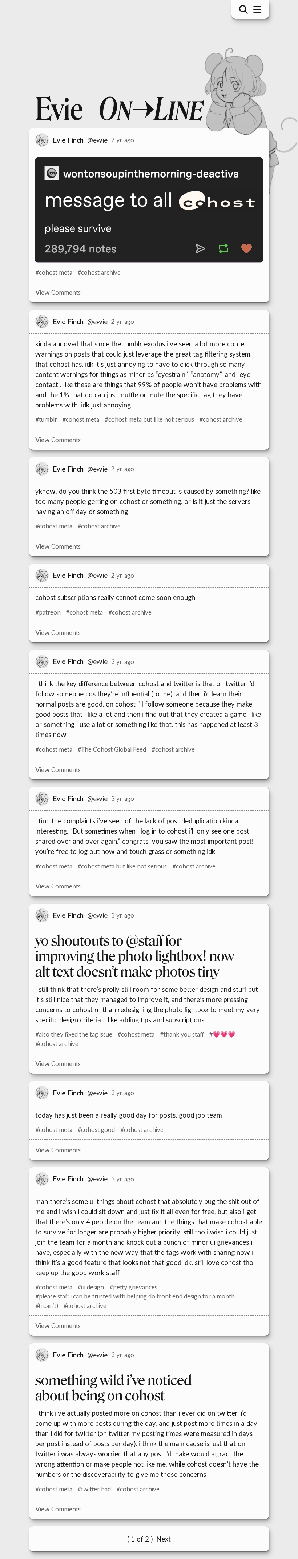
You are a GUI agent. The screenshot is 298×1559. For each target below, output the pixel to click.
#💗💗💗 (219, 1034)
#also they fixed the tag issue (71, 1034)
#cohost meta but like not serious (146, 419)
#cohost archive (96, 272)
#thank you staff (179, 1034)
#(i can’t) (44, 1305)
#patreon (45, 612)
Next (161, 1539)
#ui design (88, 1287)
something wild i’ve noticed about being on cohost (111, 1388)
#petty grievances (130, 1287)
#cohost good (93, 1129)
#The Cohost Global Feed (109, 749)
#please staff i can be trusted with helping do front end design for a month (132, 1296)
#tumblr (44, 419)
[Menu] (254, 9)
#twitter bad (91, 1489)
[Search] (240, 9)
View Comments (55, 292)
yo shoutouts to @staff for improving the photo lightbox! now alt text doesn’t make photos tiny (132, 956)
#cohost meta (51, 272)
